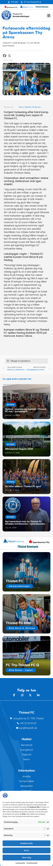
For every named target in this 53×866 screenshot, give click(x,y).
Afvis (26, 850)
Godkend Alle (26, 843)
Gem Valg (26, 857)
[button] (5, 55)
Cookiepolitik (20, 863)
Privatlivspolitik (31, 863)
